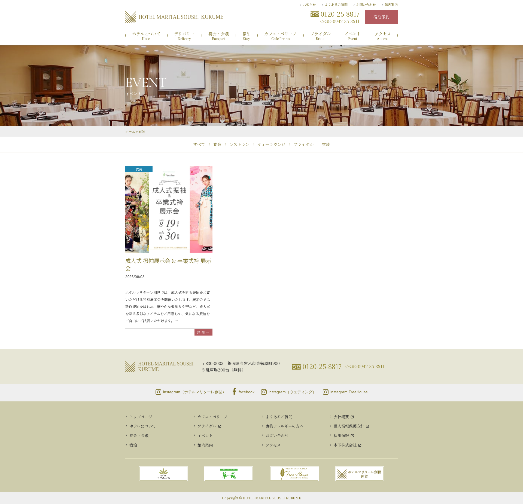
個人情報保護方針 (349, 426)
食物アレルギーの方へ (284, 426)
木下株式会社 (345, 445)
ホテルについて (142, 426)
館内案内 (391, 5)
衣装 (326, 144)
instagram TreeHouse (349, 392)
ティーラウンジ (271, 144)
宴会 (217, 144)
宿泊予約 (381, 17)
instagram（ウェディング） (292, 392)
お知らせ (309, 5)
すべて (199, 144)
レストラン (240, 144)
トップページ (140, 416)
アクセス (273, 445)
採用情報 (341, 435)
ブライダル (304, 144)
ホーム (130, 131)
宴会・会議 (138, 435)
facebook (246, 392)
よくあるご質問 (336, 5)
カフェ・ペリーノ (212, 416)
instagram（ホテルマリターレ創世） (194, 392)
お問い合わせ (366, 5)
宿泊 (133, 445)
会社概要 (341, 416)
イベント (205, 435)
